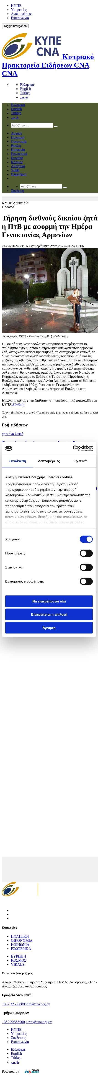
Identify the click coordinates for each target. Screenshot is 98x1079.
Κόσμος (17, 162)
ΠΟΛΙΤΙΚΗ (20, 936)
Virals (15, 170)
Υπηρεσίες (19, 10)
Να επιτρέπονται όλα (49, 601)
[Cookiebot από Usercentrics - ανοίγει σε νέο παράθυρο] (73, 448)
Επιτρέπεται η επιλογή (49, 614)
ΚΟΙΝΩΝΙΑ (20, 944)
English (25, 89)
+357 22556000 (13, 1022)
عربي (24, 97)
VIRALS (17, 964)
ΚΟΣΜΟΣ (18, 960)
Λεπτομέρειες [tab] (49, 461)
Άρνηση (49, 627)
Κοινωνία (18, 150)
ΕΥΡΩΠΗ (18, 956)
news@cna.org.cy (39, 1022)
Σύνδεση (18, 404)
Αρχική (16, 133)
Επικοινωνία (20, 18)
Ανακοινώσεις (21, 14)
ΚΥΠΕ (16, 5)
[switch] (86, 553)
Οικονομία (18, 141)
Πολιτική (17, 137)
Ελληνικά (27, 85)
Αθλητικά (18, 166)
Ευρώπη (17, 158)
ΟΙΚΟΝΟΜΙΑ (22, 940)
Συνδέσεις (18, 1038)
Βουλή (16, 146)
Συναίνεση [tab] (17, 461)
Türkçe (25, 93)
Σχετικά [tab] (80, 461)
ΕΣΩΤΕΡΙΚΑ (21, 949)
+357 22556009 (13, 1004)
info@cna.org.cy (38, 1004)
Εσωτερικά (19, 154)
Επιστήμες (18, 174)
